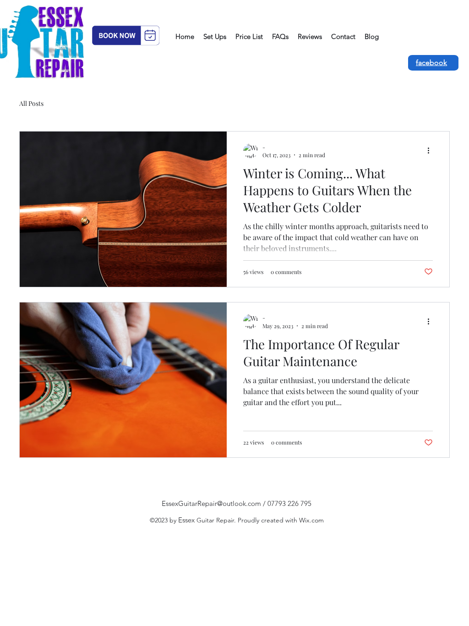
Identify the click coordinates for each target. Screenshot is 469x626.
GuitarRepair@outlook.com (219, 503)
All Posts (31, 103)
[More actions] (431, 150)
